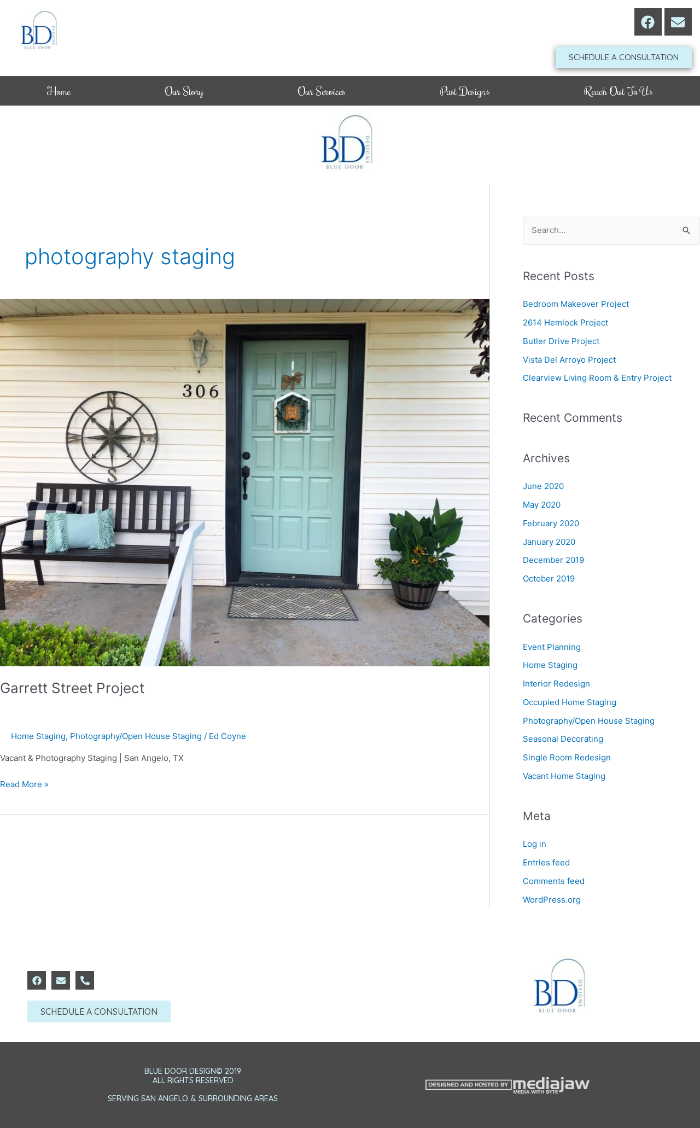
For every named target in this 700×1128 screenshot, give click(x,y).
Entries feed (546, 862)
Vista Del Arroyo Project (569, 359)
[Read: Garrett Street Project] (244, 482)
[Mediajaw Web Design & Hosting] (507, 1085)
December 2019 (553, 560)
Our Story (184, 91)
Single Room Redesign (567, 757)
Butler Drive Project (561, 341)
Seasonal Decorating (563, 739)
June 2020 (543, 486)
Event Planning (552, 647)
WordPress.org (552, 899)
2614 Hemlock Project (565, 322)
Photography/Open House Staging (136, 736)
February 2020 (551, 523)
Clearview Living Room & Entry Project (597, 378)
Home (59, 91)
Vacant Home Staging (564, 776)
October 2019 (549, 578)
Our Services (322, 91)
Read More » (24, 783)
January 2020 (549, 542)
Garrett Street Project (72, 687)
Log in (534, 844)
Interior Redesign (556, 683)
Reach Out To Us (618, 91)
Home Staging (38, 736)
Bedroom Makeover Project (576, 304)
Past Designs (465, 91)
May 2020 (542, 504)
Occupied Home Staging (569, 702)
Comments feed (554, 881)
